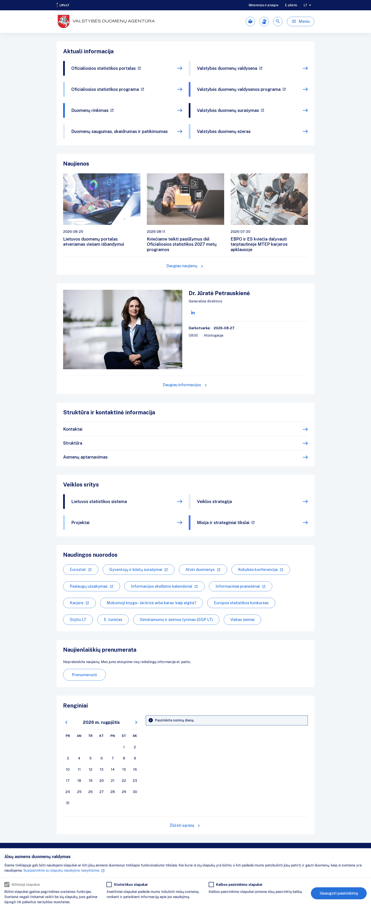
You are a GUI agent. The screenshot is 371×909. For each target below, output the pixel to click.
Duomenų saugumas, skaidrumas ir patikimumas (119, 131)
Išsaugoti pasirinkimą (339, 893)
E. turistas (113, 619)
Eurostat (78, 569)
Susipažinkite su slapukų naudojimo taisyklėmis (61, 870)
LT (305, 5)
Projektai (80, 522)
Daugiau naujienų (181, 266)
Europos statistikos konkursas (241, 603)
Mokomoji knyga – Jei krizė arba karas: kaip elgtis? (151, 603)
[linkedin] (193, 312)
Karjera (76, 603)
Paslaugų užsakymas (89, 586)
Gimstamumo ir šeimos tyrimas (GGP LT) (176, 619)
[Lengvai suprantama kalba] (250, 21)
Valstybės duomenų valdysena (227, 68)
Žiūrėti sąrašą (182, 825)
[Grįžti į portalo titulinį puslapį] (63, 5)
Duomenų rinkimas (89, 110)
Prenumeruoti (84, 675)
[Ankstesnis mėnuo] (66, 722)
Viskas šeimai (242, 619)
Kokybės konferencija (258, 569)
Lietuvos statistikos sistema (99, 501)
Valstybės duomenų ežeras (224, 131)
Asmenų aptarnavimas (85, 457)
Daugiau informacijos (182, 385)
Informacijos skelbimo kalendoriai (161, 586)
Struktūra (72, 443)
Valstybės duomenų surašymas (228, 110)
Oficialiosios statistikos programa (105, 89)
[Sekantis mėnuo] (136, 722)
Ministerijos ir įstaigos (263, 5)
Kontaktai (72, 429)
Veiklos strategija (214, 501)
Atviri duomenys (200, 569)
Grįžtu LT (78, 619)
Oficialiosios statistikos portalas (103, 68)
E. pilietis (291, 5)
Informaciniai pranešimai (238, 586)
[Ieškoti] (278, 21)
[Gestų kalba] (264, 21)
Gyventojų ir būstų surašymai (135, 569)
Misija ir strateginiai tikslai (223, 522)
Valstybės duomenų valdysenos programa (239, 89)
